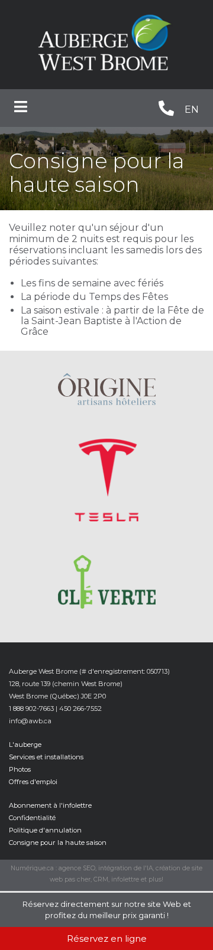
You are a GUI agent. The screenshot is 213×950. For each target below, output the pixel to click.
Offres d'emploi (33, 782)
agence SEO (77, 868)
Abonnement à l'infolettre (50, 805)
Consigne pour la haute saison (57, 842)
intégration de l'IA (125, 868)
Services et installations (46, 757)
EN (192, 109)
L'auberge (25, 744)
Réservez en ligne (107, 938)
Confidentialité (32, 818)
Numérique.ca (32, 868)
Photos (20, 769)
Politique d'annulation (45, 830)
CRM (100, 879)
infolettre (125, 879)
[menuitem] (192, 110)
